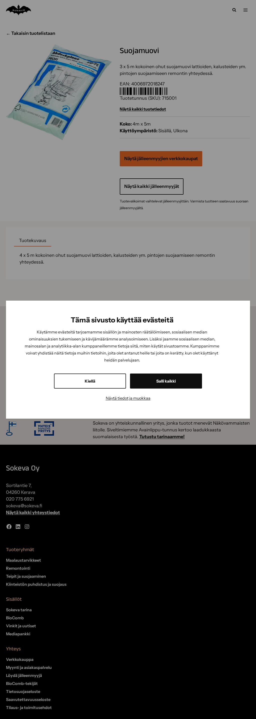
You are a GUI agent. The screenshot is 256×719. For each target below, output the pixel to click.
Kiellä (90, 381)
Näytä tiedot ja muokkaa (128, 398)
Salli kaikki (166, 381)
